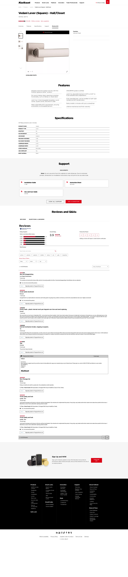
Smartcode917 (49, 506)
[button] (47, 52)
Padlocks (53, 2)
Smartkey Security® (62, 488)
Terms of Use (78, 536)
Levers (31, 7)
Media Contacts (94, 514)
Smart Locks (45, 2)
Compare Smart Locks (50, 491)
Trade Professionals (71, 2)
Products (37, 2)
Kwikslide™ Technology (63, 491)
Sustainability (93, 494)
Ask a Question (79, 492)
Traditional (63, 502)
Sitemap (86, 536)
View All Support (55, 201)
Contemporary (64, 500)
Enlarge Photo (32, 75)
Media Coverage (94, 516)
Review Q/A (55, 26)
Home (19, 7)
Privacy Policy (54, 536)
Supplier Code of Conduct (66, 536)
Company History (92, 491)
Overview (20, 26)
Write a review (35, 21)
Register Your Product (78, 489)
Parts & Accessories (34, 506)
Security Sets (34, 500)
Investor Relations (92, 499)
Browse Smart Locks (49, 498)
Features (29, 26)
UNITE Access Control (34, 488)
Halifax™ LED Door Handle (63, 494)
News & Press (93, 489)
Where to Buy (101, 2)
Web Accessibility (43, 536)
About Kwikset (93, 487)
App (47, 495)
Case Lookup (78, 494)
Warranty (77, 487)
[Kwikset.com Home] (24, 3)
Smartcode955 (49, 504)
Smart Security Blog (93, 504)
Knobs (32, 492)
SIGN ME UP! (96, 460)
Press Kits (92, 512)
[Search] (108, 2)
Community (93, 496)
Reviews (23, 219)
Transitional (63, 504)
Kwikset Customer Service (77, 497)
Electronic (33, 498)
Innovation (61, 2)
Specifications (37, 26)
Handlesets (34, 494)
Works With (49, 493)
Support (82, 2)
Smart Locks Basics (49, 488)
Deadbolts (33, 490)
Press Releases (93, 510)
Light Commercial (34, 502)
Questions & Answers (36, 219)
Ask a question (45, 21)
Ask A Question (73, 201)
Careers (92, 501)
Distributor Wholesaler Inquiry (93, 519)
